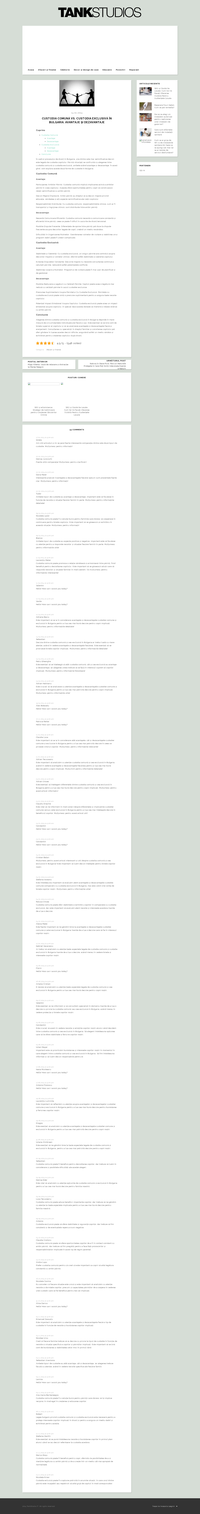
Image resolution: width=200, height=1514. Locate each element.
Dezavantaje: (53, 141)
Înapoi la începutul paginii (164, 1506)
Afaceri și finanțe (47, 70)
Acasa (31, 70)
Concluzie (46, 154)
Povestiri (120, 70)
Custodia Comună (49, 135)
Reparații (134, 70)
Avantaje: (51, 138)
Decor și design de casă (86, 70)
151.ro (142, 170)
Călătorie (65, 70)
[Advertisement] (100, 45)
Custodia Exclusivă (50, 145)
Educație (107, 70)
